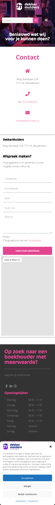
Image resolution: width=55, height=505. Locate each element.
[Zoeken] (35, 20)
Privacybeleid (32, 501)
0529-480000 (29, 102)
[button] (50, 446)
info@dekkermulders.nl (27, 120)
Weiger (27, 486)
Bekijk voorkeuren (27, 494)
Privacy (6, 236)
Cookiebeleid (21, 501)
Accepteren (27, 478)
